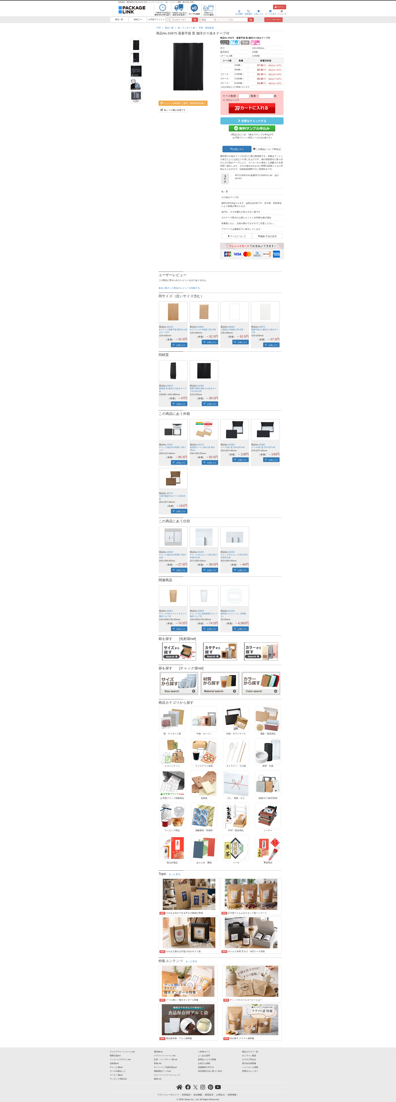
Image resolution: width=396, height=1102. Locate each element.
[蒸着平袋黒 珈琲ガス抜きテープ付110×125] (204, 370)
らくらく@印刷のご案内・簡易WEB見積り (184, 103)
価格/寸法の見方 (268, 236)
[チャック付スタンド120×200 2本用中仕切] (204, 537)
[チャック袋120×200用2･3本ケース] (173, 429)
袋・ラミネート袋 (186, 28)
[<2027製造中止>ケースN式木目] (173, 478)
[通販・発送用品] (268, 719)
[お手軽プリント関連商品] (172, 783)
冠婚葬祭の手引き (206, 1067)
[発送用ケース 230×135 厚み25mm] (204, 429)
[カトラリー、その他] (236, 751)
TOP (158, 28)
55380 (231, 444)
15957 (170, 444)
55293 (201, 552)
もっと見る (174, 874)
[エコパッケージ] (172, 751)
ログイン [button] (280, 7)
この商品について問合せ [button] (268, 149)
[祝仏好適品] (172, 848)
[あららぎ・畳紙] (204, 848)
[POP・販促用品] (236, 815)
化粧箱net (114, 1063)
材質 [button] (225, 180)
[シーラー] (268, 815)
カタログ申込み (249, 1059)
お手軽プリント (155, 19)
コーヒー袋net (116, 1075)
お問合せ (220, 1094)
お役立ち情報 (204, 1063)
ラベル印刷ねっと (118, 1071)
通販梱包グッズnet (162, 1071)
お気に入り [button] (238, 149)
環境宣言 (209, 1094)
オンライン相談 (249, 1056)
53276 (201, 444)
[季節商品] (268, 848)
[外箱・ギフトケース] (236, 719)
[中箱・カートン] (204, 719)
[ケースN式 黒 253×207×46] (235, 429)
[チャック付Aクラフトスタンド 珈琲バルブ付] (173, 596)
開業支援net (115, 1056)
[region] (220, 28)
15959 (170, 552)
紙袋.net (157, 1079)
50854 (201, 327)
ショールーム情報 (250, 1067)
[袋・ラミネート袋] (172, 719)
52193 (231, 611)
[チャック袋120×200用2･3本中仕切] (173, 537)
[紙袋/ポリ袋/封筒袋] (268, 783)
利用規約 (186, 1094)
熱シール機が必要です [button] (174, 110)
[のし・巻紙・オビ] (236, 783)
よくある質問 (204, 1056)
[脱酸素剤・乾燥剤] (204, 815)
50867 (170, 611)
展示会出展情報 (249, 1063)
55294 (231, 552)
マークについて (238, 236)
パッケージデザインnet (120, 1059)
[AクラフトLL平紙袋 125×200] (204, 312)
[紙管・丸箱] (268, 751)
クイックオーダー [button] (273, 20)
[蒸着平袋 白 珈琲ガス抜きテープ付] (265, 312)
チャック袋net (116, 1067)
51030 (201, 385)
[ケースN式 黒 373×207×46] (265, 429)
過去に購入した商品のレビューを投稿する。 (180, 288)
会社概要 (197, 1094)
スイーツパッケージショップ (167, 1075)
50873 (262, 327)
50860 (231, 327)
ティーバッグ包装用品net (165, 1067)
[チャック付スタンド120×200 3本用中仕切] (235, 537)
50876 (170, 385)
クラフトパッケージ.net (164, 1056)
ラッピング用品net (118, 1079)
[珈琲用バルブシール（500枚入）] (235, 596)
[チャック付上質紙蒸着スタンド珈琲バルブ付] (204, 596)
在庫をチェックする (253, 120)
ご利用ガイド (204, 1052)
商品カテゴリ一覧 (250, 1052)
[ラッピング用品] (172, 815)
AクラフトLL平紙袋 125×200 (203, 330)
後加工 (137, 19)
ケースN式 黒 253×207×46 (232, 447)
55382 (262, 444)
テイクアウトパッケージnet (122, 1052)
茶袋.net (157, 1063)
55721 (170, 493)
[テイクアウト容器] (204, 751)
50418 (170, 327)
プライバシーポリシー (168, 1094)
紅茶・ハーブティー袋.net (165, 1059)
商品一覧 (119, 19)
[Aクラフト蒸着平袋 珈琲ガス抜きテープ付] (173, 312)
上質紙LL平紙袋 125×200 (232, 330)
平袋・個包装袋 (206, 28)
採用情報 (232, 1094)
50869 (201, 611)
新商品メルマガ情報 (207, 1059)
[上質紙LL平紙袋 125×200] (235, 312)
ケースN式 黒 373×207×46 (263, 447)
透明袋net (158, 1052)
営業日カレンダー (250, 1071)
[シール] (236, 848)
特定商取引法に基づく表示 (210, 1071)
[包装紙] (204, 783)
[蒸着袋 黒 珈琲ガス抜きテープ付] (173, 370)
